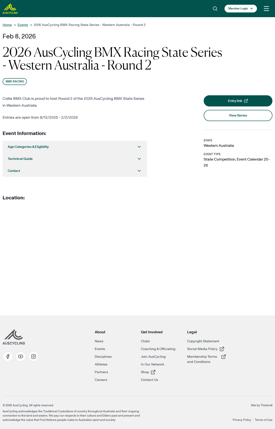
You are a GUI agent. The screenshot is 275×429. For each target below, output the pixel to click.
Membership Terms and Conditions (202, 359)
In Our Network (152, 364)
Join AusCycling (153, 356)
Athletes (101, 364)
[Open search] (215, 9)
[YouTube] (20, 356)
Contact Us (149, 380)
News (99, 341)
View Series (238, 115)
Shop (156, 372)
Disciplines (103, 356)
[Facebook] (8, 356)
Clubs (145, 341)
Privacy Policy (242, 419)
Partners (101, 372)
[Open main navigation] (266, 9)
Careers (101, 380)
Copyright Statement (203, 341)
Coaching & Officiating (158, 349)
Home (7, 25)
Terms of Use (263, 419)
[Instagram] (33, 356)
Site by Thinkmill (261, 405)
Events (23, 25)
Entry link (248, 102)
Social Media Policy (202, 349)
